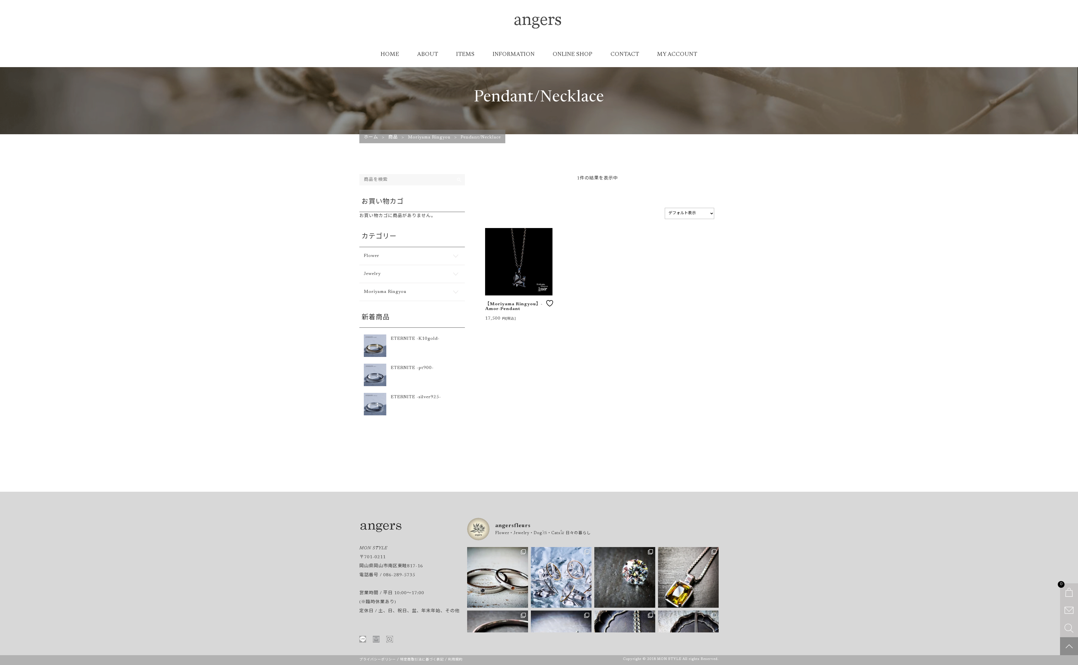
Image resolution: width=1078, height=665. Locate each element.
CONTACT (625, 54)
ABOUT (427, 54)
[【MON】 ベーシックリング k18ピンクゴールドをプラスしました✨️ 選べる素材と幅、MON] (561, 577)
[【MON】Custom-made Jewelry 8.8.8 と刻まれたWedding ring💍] (497, 577)
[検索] (459, 179)
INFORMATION (514, 54)
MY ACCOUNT (677, 54)
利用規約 (455, 659)
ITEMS (465, 54)
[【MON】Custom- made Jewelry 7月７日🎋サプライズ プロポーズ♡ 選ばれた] (624, 577)
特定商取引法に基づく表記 (422, 659)
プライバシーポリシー (377, 659)
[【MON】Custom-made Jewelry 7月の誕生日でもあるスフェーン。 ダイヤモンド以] (688, 577)
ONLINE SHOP (573, 54)
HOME (390, 54)
